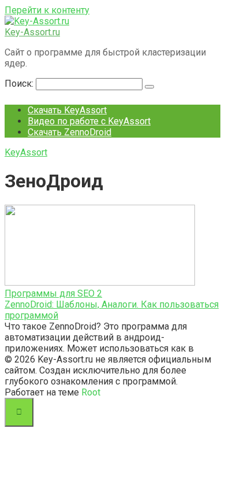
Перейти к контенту (47, 10)
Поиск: (20, 83)
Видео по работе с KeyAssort (89, 121)
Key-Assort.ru (32, 32)
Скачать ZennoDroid (69, 132)
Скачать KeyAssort (67, 110)
